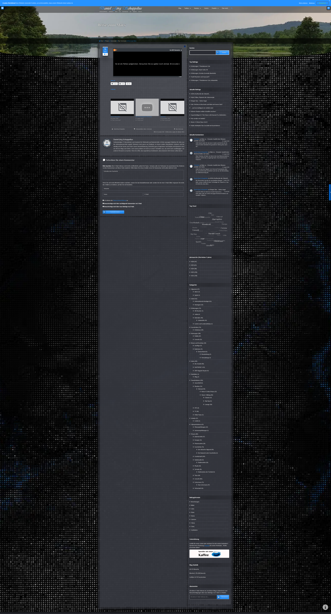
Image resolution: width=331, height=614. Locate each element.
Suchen (191, 48)
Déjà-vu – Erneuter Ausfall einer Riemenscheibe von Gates (210, 140)
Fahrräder (197, 318)
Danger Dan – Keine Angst (199, 101)
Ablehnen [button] (312, 3)
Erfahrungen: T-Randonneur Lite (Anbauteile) (204, 80)
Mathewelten (202, 463)
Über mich (225, 8)
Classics (207, 398)
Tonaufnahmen (195, 380)
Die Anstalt (198, 364)
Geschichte (198, 447)
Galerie (206, 8)
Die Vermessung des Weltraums (144, 117)
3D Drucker (198, 311)
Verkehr (193, 418)
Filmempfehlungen (200, 427)
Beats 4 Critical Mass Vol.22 (199, 122)
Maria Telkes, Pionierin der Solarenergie (202, 97)
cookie (2, 8)
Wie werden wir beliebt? (198, 119)
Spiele (196, 295)
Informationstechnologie (202, 301)
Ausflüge (197, 346)
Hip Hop (207, 401)
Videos (193, 523)
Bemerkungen (195, 502)
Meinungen (194, 334)
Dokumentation (139, 129)
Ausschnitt (198, 383)
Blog (180, 8)
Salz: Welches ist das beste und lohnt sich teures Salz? (206, 104)
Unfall (196, 421)
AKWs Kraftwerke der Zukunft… (200, 94)
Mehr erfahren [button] (303, 3)
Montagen (198, 305)
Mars (145, 129)
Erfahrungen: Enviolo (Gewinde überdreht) (203, 73)
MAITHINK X (198, 367)
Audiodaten (194, 530)
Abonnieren (224, 597)
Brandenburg (205, 354)
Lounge (207, 405)
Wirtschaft (198, 488)
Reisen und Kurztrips (197, 343)
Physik (196, 466)
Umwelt (197, 340)
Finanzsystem (199, 444)
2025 (192, 265)
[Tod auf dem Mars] (122, 107)
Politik (196, 336)
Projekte (214, 8)
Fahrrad (200, 389)
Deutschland (201, 352)
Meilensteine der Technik (205, 472)
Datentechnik (198, 437)
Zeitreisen (163, 117)
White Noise (198, 415)
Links (192, 509)
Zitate (192, 512)
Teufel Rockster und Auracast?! (200, 77)
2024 (192, 269)
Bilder (192, 505)
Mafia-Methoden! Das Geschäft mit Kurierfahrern (205, 126)
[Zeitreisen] (172, 107)
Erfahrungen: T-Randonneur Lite (200, 66)
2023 (192, 272)
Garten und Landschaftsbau (203, 324)
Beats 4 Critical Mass (208, 392)
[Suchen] (232, 8)
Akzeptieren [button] (322, 3)
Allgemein (194, 289)
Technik (197, 469)
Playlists (197, 386)
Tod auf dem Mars (115, 117)
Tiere (196, 475)
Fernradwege (205, 358)
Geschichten (194, 327)
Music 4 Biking (206, 395)
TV (195, 411)
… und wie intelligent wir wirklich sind (202, 108)
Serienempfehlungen (201, 431)
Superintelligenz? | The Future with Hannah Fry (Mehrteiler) (208, 115)
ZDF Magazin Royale (201, 371)
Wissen (107, 41)
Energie (197, 440)
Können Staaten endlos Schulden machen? (203, 112)
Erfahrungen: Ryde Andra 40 (199, 70)
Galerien (193, 520)
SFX (196, 408)
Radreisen (197, 349)
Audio (196, 314)
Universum (113, 41)
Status (193, 516)
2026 (192, 262)
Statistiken (194, 374)
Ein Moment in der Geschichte (207, 453)
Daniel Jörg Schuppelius (119, 129)
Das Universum (122, 41)
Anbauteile (201, 320)
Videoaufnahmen (196, 425)
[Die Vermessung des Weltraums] (147, 107)
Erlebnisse (198, 330)
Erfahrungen (194, 308)
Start (102, 41)
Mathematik (198, 460)
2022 (192, 276)
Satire (192, 361)
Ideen (196, 292)
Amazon (207, 546)
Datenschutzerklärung (119, 200)
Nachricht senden (115, 212)
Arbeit (193, 299)
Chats (192, 527)
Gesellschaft (198, 457)
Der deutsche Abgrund (204, 450)
